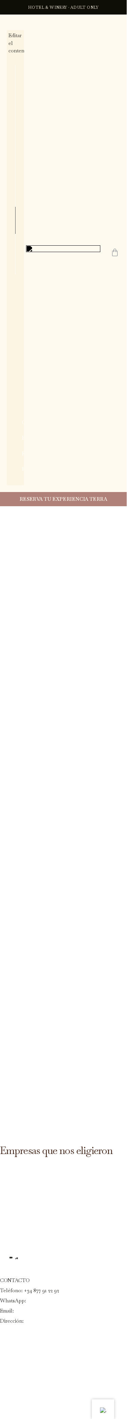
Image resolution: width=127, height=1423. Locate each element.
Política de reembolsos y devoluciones (44, 1364)
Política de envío (19, 1374)
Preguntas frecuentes (28, 1346)
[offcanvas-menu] (9, 26)
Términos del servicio (25, 1395)
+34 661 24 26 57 (45, 1300)
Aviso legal (13, 1405)
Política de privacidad (24, 1384)
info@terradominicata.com (45, 1310)
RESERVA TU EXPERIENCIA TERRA (63, 499)
